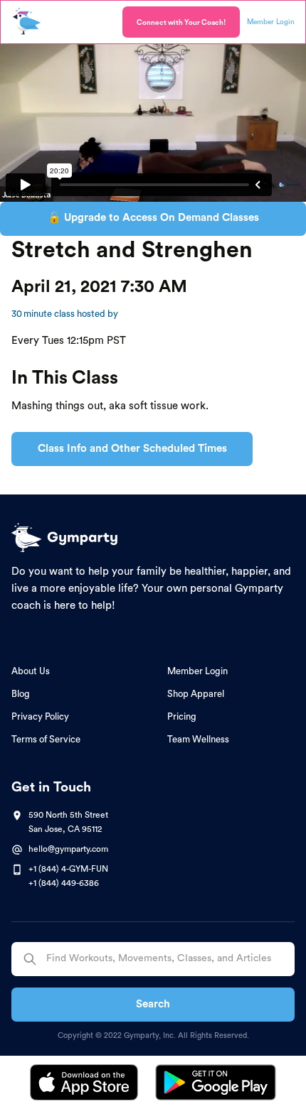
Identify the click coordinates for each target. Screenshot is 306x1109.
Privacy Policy (40, 716)
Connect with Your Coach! (181, 22)
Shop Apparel (195, 693)
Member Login (197, 671)
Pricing (181, 716)
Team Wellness (198, 739)
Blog (20, 693)
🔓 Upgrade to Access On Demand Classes (153, 217)
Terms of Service (45, 739)
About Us (30, 671)
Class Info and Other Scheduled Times (132, 448)
